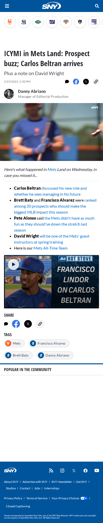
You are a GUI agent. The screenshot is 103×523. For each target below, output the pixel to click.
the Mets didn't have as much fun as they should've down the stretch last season (54, 224)
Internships (51, 488)
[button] (11, 262)
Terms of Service (37, 498)
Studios (11, 488)
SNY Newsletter (62, 482)
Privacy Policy (13, 498)
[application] (51, 132)
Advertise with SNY (35, 482)
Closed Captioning (18, 506)
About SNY (11, 482)
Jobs (37, 488)
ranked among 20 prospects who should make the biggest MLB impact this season (55, 206)
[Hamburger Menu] (7, 6)
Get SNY (81, 482)
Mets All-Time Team (51, 248)
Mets (51, 169)
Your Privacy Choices (65, 498)
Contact (25, 488)
